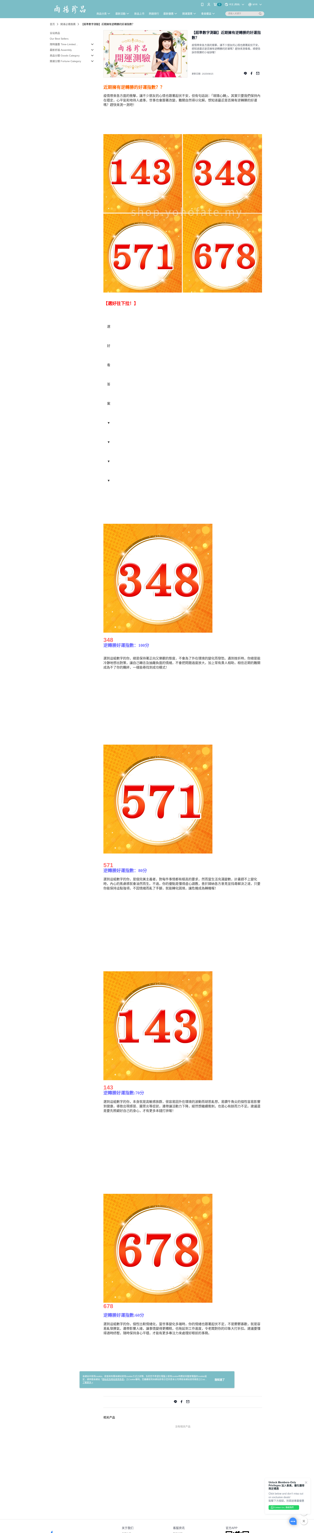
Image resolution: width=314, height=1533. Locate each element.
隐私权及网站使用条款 (113, 1379)
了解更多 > (87, 1382)
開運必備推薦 (68, 24)
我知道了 (220, 1379)
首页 (52, 24)
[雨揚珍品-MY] (70, 9)
